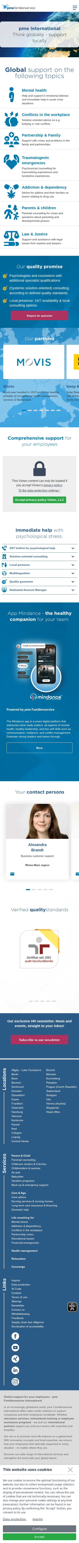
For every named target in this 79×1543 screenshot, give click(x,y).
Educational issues (23, 1238)
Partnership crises (22, 1234)
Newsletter (18, 1305)
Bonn (15, 1078)
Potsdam (51, 1082)
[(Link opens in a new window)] (15, 1336)
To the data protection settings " (39, 490)
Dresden (17, 1090)
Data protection (21, 1284)
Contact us (18, 1309)
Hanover (17, 1116)
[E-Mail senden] (12, 874)
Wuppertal (52, 1107)
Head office (53, 1111)
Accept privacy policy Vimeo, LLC (39, 499)
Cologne (17, 1132)
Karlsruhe (17, 1120)
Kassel (16, 1124)
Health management (25, 1250)
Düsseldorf (18, 1095)
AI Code (16, 1288)
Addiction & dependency (26, 1226)
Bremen (16, 1082)
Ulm (48, 1099)
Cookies (16, 1292)
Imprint (16, 1280)
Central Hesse (20, 1141)
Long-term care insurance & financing (34, 1205)
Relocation (19, 1258)
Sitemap (16, 1301)
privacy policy (53, 485)
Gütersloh (17, 1107)
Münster (51, 1074)
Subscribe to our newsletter (39, 1040)
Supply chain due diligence (28, 1322)
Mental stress (20, 1221)
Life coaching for (23, 1217)
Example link (7, 152)
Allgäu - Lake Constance (26, 1070)
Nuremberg (53, 1078)
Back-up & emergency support (30, 1184)
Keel (14, 1128)
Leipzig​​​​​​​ (16, 1137)
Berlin (15, 1074)
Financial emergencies (25, 1242)
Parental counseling (23, 1159)
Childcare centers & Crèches (29, 1164)
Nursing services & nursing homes (32, 1201)
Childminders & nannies (26, 1168)
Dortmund (18, 1086)
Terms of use (19, 1297)
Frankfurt (17, 1103)
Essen (15, 1099)
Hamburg (17, 1111)
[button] (24, 410)
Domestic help (20, 1209)
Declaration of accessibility (28, 1326)
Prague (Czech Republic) (61, 1086)
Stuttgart (51, 1095)
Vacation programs (23, 1180)
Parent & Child (21, 1155)
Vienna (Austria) (56, 1103)
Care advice (19, 1197)
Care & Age (19, 1192)
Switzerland (53, 1090)
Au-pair (16, 1172)
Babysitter (18, 1176)
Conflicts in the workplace (27, 1230)
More (39, 747)
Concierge (18, 1266)
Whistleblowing (21, 1313)
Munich (50, 1070)
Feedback (18, 1318)
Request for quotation (39, 315)
